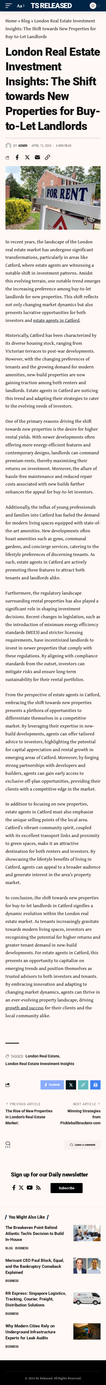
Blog (25, 20)
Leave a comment (85, 1145)
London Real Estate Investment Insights (39, 1064)
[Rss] (38, 1187)
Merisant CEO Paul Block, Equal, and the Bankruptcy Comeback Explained (34, 1266)
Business (21, 1248)
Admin (22, 146)
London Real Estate (42, 1056)
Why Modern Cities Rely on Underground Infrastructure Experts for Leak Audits (30, 1332)
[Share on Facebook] (17, 157)
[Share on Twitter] (27, 157)
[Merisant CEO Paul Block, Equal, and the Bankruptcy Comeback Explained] (87, 1266)
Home (11, 20)
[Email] (37, 157)
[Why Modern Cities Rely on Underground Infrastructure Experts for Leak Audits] (87, 1331)
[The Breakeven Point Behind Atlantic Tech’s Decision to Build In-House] (87, 1233)
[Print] (95, 1085)
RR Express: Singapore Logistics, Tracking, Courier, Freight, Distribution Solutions (35, 1299)
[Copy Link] (47, 157)
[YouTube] (29, 1187)
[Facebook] (14, 1187)
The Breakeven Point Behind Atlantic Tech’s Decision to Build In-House (34, 1233)
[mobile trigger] (10, 6)
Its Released (50, 6)
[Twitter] (21, 1187)
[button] (67, 1188)
